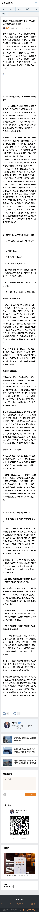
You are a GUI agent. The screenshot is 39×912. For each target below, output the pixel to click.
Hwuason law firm (7, 904)
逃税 (27, 9)
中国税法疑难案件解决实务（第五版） (19, 876)
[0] (4, 713)
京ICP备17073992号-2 (29, 910)
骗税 (19, 9)
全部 (3, 9)
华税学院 (32, 904)
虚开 (11, 9)
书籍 (3, 14)
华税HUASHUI (20, 904)
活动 (35, 9)
